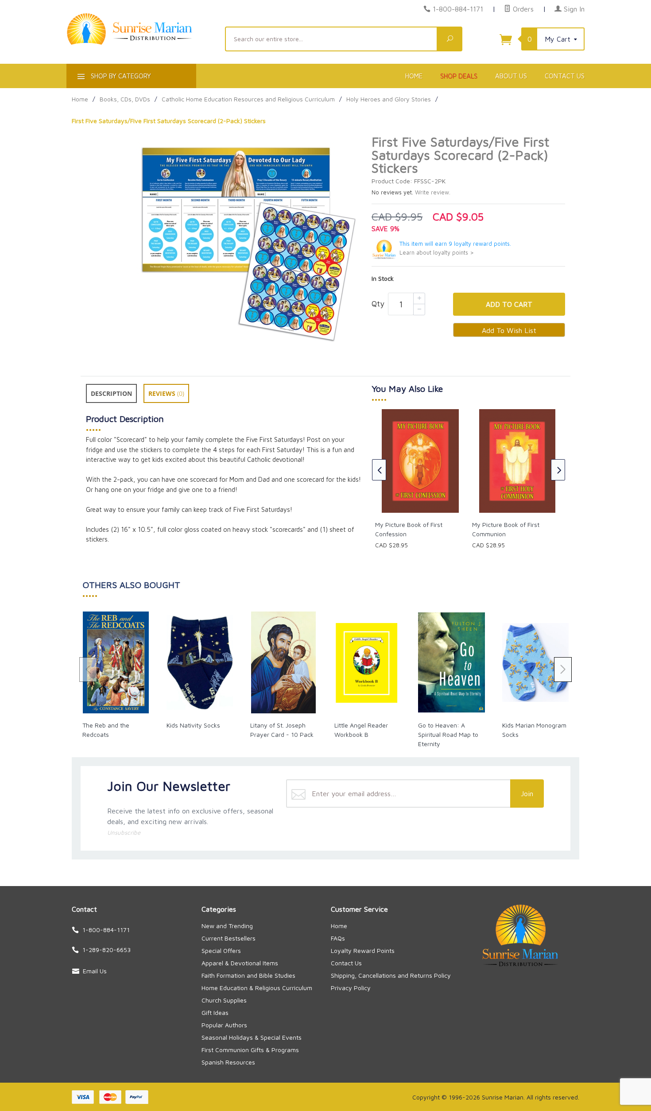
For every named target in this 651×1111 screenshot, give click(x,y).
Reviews (166, 393)
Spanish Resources (228, 1062)
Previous (379, 469)
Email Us (95, 971)
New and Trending (227, 925)
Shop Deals (458, 76)
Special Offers (221, 950)
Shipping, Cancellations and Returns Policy (391, 975)
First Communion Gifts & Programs (250, 1049)
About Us (511, 76)
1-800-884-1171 (458, 9)
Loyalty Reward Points (363, 950)
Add (509, 304)
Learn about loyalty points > (436, 252)
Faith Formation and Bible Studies (248, 975)
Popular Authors (224, 1025)
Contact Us (565, 76)
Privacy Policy (351, 987)
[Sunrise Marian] (140, 42)
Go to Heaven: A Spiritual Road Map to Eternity (448, 734)
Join (527, 793)
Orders (522, 9)
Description (111, 393)
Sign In (573, 9)
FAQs (338, 938)
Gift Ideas (215, 1012)
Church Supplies (224, 1000)
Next (558, 469)
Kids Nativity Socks (193, 725)
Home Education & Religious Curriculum (257, 987)
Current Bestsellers (229, 938)
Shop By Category (120, 76)
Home (413, 76)
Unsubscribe (123, 832)
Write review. (432, 192)
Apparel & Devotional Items (240, 963)
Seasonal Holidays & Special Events (252, 1037)
